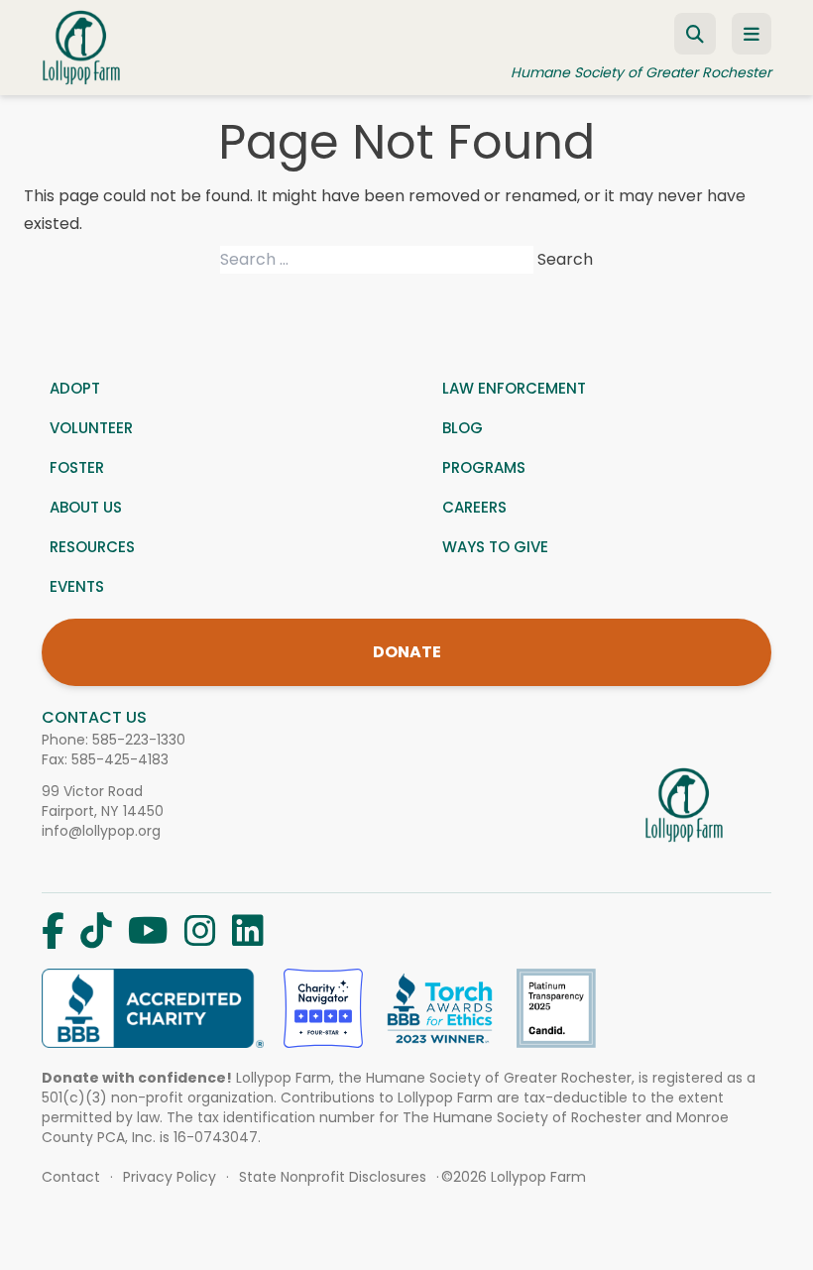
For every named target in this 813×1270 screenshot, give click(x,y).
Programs (483, 467)
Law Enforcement (514, 388)
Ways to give (495, 546)
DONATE (407, 651)
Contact (71, 1177)
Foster (77, 467)
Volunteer (91, 427)
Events (77, 586)
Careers (474, 507)
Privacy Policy (169, 1177)
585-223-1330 (138, 740)
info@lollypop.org (101, 831)
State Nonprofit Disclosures (332, 1177)
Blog (462, 427)
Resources (92, 546)
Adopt (75, 388)
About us (86, 507)
